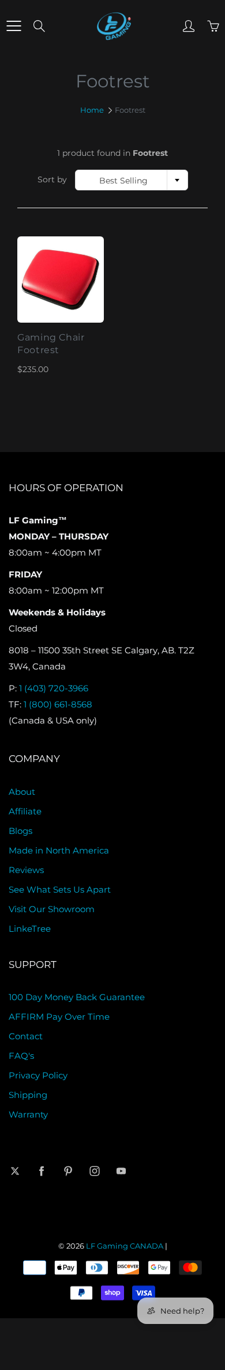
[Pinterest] (68, 1171)
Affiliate (25, 811)
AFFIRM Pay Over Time (59, 1017)
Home (92, 109)
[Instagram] (94, 1171)
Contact (26, 1036)
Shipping (28, 1095)
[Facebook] (41, 1171)
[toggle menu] (13, 26)
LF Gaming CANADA (124, 1245)
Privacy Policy (38, 1075)
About (22, 792)
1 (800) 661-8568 (58, 704)
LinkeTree (30, 929)
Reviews (26, 870)
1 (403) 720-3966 (53, 688)
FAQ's (21, 1056)
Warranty (28, 1114)
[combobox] (131, 180)
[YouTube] (121, 1171)
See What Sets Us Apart (60, 890)
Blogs (20, 831)
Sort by (52, 179)
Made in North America (59, 850)
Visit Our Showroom (52, 909)
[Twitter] (15, 1171)
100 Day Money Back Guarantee (77, 997)
